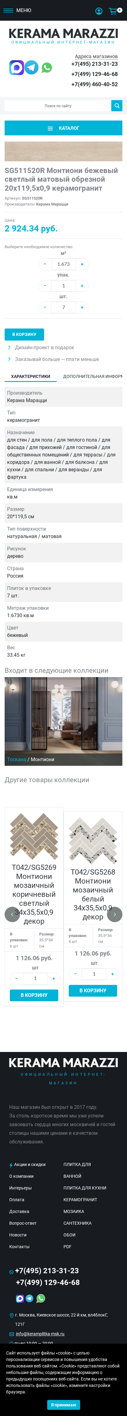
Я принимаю (63, 1404)
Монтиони (42, 759)
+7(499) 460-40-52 (95, 84)
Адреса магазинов (96, 56)
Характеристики (30, 376)
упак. (63, 275)
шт (35, 968)
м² (63, 253)
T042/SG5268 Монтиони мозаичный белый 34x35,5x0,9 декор (93, 894)
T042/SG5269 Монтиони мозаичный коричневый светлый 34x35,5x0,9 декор (34, 894)
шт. (63, 296)
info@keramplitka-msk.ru (40, 1333)
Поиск (116, 105)
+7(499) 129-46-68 (95, 74)
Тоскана (16, 759)
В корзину (24, 334)
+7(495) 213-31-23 (95, 64)
